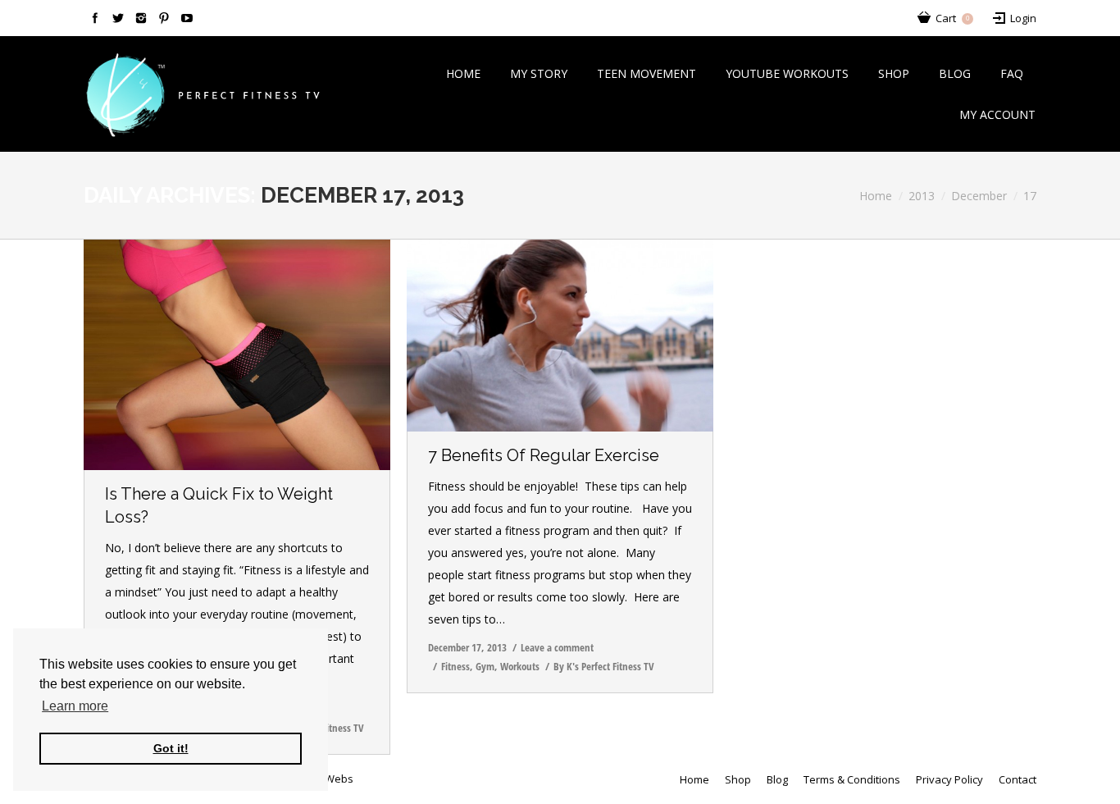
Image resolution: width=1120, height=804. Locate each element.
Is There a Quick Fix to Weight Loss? (219, 505)
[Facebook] (95, 18)
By (603, 666)
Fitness (455, 666)
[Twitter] (118, 18)
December (979, 195)
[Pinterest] (164, 18)
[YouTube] (187, 18)
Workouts (520, 666)
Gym (485, 666)
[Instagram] (141, 18)
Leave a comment (557, 647)
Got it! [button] (171, 748)
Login (1023, 18)
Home (875, 195)
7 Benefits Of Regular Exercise (543, 455)
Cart (952, 18)
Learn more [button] (75, 706)
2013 (921, 195)
